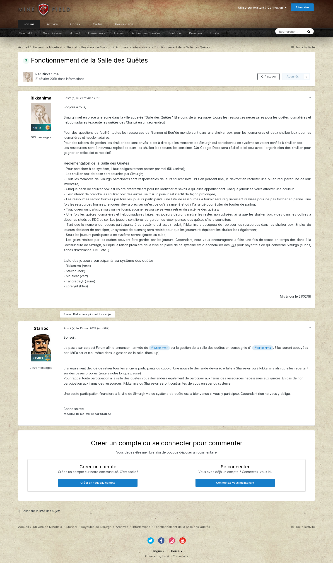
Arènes (118, 33)
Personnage (124, 24)
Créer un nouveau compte (98, 482)
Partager (269, 76)
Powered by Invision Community (166, 556)
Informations (75, 79)
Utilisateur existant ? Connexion (261, 7)
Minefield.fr (27, 33)
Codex (75, 24)
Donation (195, 33)
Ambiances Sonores (146, 33)
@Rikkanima (262, 347)
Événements (96, 33)
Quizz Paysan (52, 33)
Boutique (175, 33)
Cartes (98, 24)
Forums (29, 24)
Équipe (215, 33)
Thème (175, 551)
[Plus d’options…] (310, 97)
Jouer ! (75, 33)
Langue (157, 551)
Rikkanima (50, 74)
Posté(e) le (82, 98)
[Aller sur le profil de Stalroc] (41, 343)
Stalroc (41, 328)
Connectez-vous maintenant (235, 482)
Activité (52, 24)
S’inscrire (302, 7)
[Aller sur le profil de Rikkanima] (28, 77)
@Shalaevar (159, 347)
